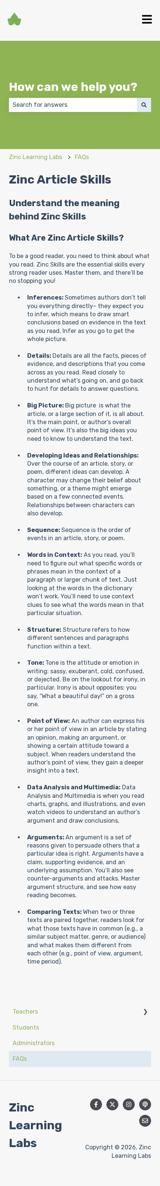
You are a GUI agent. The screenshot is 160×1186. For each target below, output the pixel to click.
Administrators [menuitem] (34, 1043)
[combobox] (73, 105)
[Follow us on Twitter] (112, 1104)
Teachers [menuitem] (25, 1011)
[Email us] (145, 1121)
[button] (145, 1012)
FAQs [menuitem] (20, 1058)
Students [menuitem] (26, 1027)
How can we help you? (73, 87)
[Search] (144, 105)
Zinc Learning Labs (35, 157)
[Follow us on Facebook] (96, 1104)
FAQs (82, 157)
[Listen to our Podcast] (145, 1104)
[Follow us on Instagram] (129, 1104)
